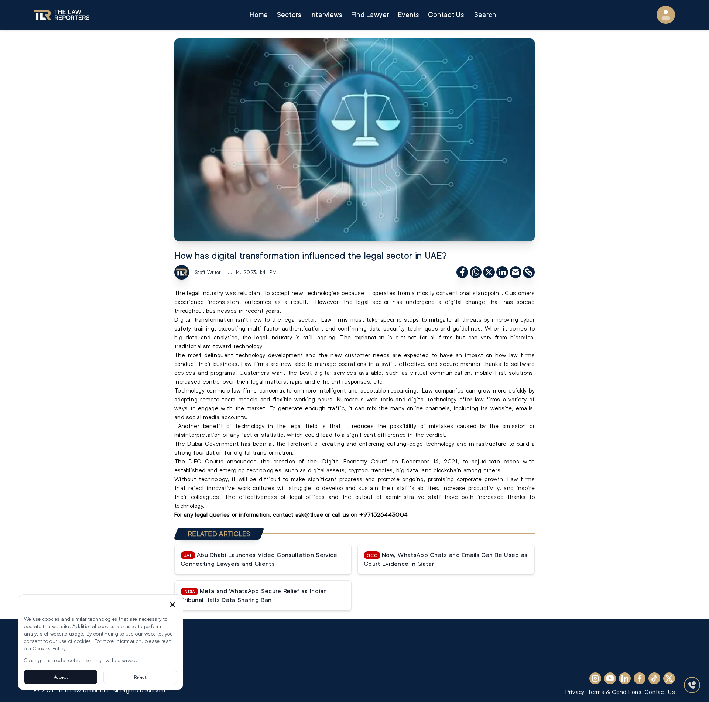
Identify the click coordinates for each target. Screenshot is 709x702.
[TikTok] (654, 678)
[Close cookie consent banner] (172, 604)
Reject (140, 676)
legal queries (211, 514)
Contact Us (446, 14)
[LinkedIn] (625, 678)
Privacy (574, 691)
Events (408, 14)
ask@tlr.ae (309, 514)
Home (259, 14)
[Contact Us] (692, 685)
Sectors (289, 14)
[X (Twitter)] (669, 678)
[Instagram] (595, 678)
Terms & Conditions (614, 691)
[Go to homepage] (61, 15)
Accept (61, 676)
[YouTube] (610, 678)
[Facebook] (639, 678)
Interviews (326, 14)
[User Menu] (666, 15)
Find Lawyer (370, 14)
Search (485, 14)
